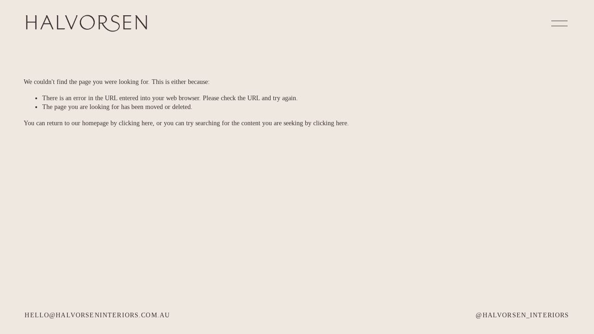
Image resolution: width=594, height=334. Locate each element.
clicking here (136, 123)
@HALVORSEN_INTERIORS (522, 315)
